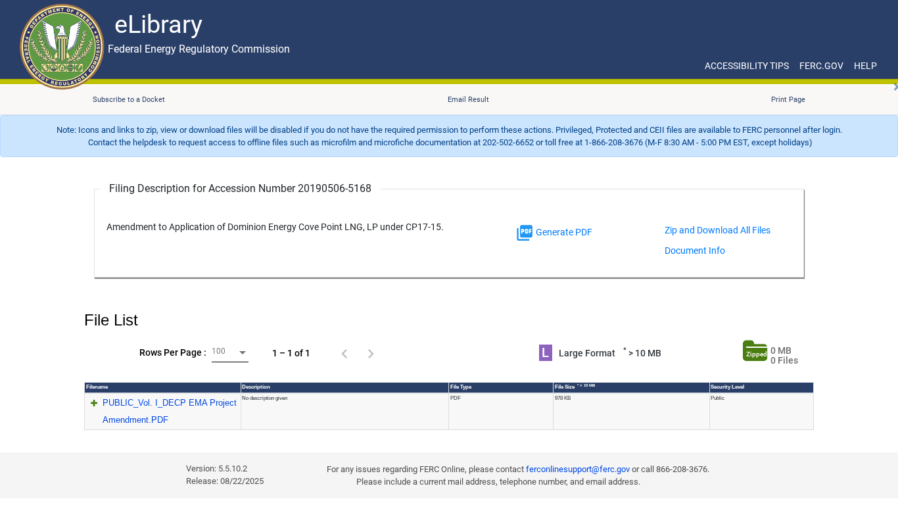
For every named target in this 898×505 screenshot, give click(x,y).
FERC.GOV (821, 65)
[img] (524, 233)
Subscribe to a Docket (129, 99)
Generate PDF (563, 232)
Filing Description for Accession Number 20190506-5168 (240, 188)
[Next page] (371, 353)
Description (256, 387)
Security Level (727, 387)
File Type (460, 387)
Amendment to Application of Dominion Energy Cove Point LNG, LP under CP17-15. (275, 227)
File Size (575, 386)
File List (111, 320)
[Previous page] (344, 353)
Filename (97, 387)
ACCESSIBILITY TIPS (747, 65)
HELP (865, 65)
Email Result (468, 99)
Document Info (695, 250)
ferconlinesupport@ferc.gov (578, 469)
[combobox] (230, 352)
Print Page (788, 99)
